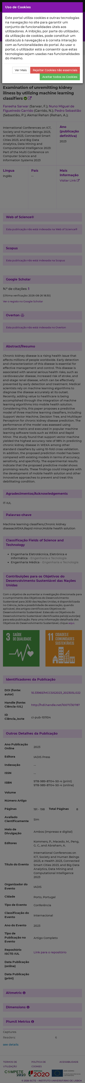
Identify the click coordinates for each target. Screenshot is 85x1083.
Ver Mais (21, 70)
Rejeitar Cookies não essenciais (55, 70)
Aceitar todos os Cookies (59, 77)
